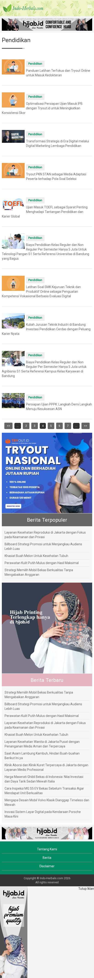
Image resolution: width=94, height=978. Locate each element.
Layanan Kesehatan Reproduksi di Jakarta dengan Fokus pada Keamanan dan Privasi (45, 535)
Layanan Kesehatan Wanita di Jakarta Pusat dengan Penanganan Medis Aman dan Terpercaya (42, 744)
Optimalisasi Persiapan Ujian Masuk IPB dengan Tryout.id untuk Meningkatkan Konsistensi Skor (42, 108)
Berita (47, 858)
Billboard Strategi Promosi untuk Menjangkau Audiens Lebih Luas (43, 546)
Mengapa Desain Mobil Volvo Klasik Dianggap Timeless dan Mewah (47, 802)
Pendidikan (35, 63)
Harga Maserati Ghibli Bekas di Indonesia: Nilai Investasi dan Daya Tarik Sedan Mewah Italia (44, 779)
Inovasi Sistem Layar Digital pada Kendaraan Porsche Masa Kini (43, 814)
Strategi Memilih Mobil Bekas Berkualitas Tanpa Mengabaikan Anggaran (39, 572)
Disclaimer (47, 866)
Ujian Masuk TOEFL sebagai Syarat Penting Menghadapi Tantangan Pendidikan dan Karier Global (45, 211)
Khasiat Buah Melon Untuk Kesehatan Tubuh (36, 556)
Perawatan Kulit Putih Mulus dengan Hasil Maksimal (42, 563)
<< (8, 425)
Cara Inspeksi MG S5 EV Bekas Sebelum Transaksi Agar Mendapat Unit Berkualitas (44, 791)
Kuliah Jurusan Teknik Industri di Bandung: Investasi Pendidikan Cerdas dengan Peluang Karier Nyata (46, 329)
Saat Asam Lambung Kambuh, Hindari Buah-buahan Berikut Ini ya (42, 756)
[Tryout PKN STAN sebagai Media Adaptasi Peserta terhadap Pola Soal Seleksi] (13, 170)
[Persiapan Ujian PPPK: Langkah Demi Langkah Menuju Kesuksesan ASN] (13, 400)
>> (85, 425)
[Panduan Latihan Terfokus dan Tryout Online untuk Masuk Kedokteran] (13, 67)
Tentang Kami (47, 849)
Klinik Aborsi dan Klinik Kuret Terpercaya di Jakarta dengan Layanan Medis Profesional (46, 767)
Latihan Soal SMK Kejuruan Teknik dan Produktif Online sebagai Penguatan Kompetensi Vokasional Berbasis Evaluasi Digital (41, 291)
